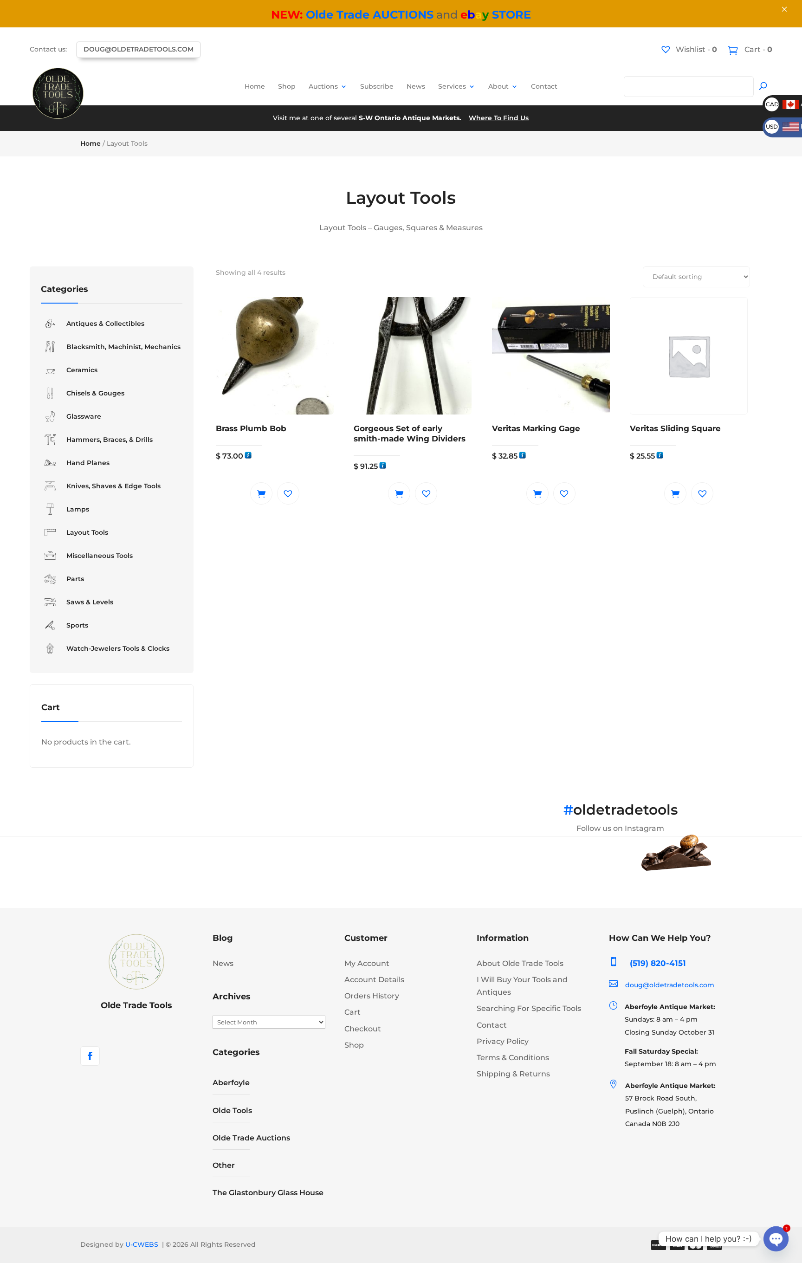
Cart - (757, 49)
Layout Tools (87, 532)
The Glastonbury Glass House (268, 1192)
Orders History (371, 995)
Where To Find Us (499, 118)
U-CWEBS (141, 1244)
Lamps (77, 509)
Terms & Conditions (513, 1057)
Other (224, 1165)
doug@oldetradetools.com (139, 49)
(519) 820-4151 (658, 963)
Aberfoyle (231, 1082)
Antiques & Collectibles (105, 323)
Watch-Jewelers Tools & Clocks (117, 648)
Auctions (323, 86)
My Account (366, 963)
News (416, 86)
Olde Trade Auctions (251, 1137)
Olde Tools (232, 1110)
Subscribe (377, 86)
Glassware (83, 416)
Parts (75, 579)
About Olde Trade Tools (520, 963)
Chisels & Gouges (95, 393)
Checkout (362, 1028)
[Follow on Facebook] (90, 1056)
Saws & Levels (89, 602)
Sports (77, 625)
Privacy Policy (503, 1041)
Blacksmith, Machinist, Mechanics (123, 347)
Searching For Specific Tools (529, 1008)
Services (452, 86)
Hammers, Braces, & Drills (109, 439)
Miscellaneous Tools (99, 555)
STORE (495, 14)
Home (255, 86)
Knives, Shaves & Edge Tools (113, 486)
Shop (287, 86)
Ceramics (81, 370)
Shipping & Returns (513, 1073)
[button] (288, 493)
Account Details (374, 979)
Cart (352, 1012)
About (498, 86)
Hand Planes (88, 463)
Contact (544, 86)
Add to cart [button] (261, 493)
